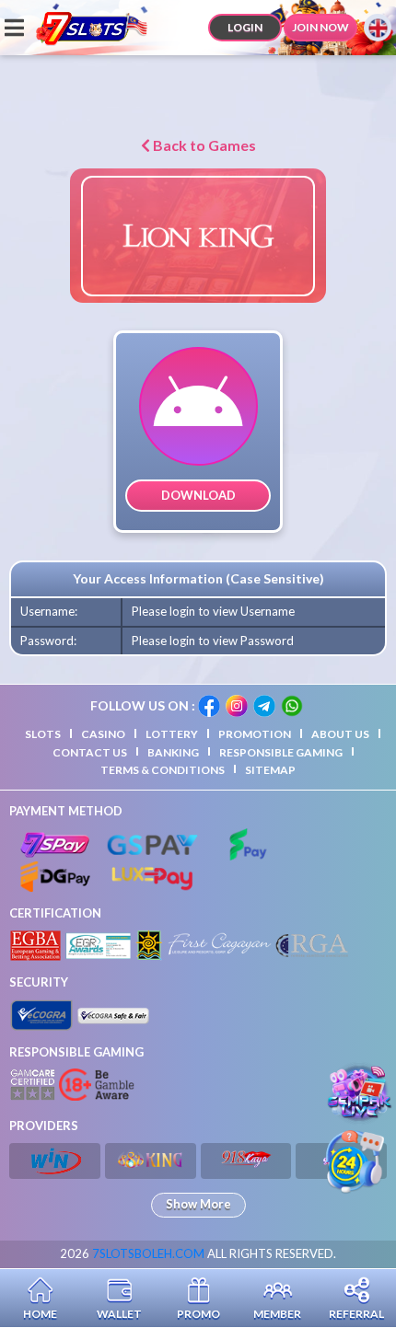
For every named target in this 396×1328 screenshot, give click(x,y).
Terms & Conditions (162, 770)
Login (244, 27)
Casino (103, 734)
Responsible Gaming (281, 752)
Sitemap (270, 770)
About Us (340, 734)
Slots (43, 734)
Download (198, 495)
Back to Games (203, 145)
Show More (198, 1203)
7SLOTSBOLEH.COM (148, 1253)
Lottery (172, 734)
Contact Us (89, 752)
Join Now (320, 27)
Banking (173, 752)
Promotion (254, 734)
